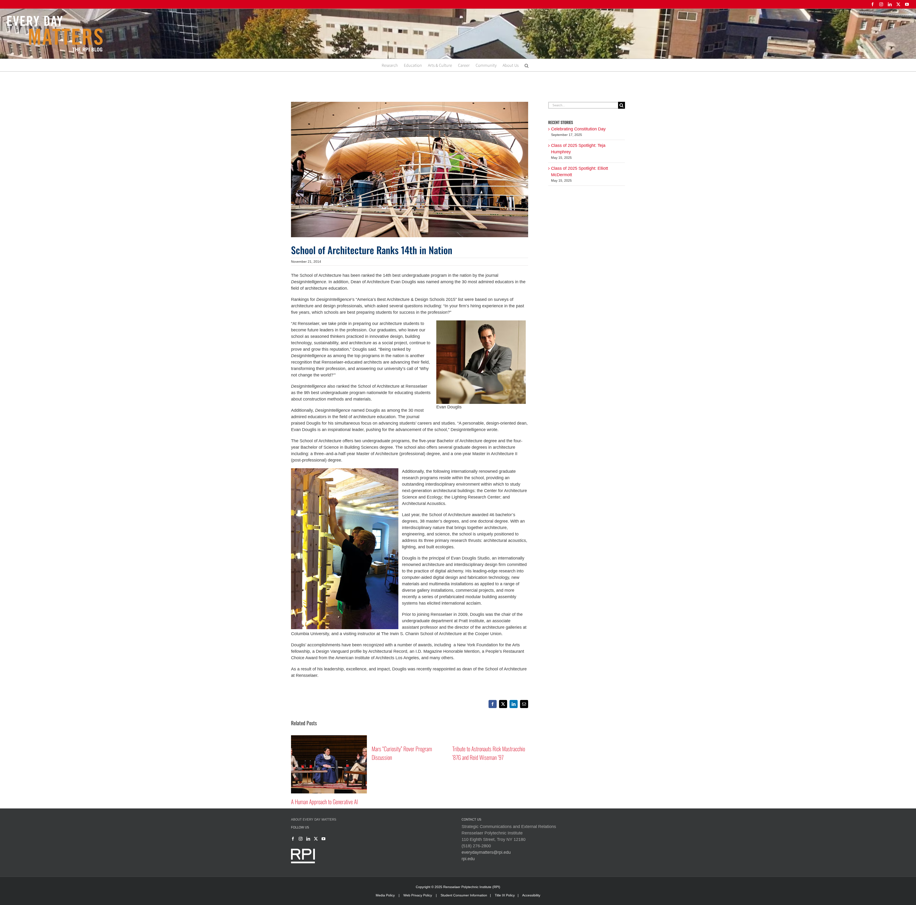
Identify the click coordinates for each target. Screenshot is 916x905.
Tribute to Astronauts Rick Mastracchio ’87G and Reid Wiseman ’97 (333, 752)
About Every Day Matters (313, 819)
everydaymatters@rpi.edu (486, 852)
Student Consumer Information (464, 895)
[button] (527, 65)
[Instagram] (300, 839)
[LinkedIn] (308, 839)
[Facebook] (293, 839)
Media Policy (385, 895)
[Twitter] (316, 839)
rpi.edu (468, 858)
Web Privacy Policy (417, 895)
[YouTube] (323, 839)
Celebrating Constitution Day (578, 129)
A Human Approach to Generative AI (411, 801)
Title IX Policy (505, 895)
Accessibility (531, 895)
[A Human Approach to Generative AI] (415, 737)
